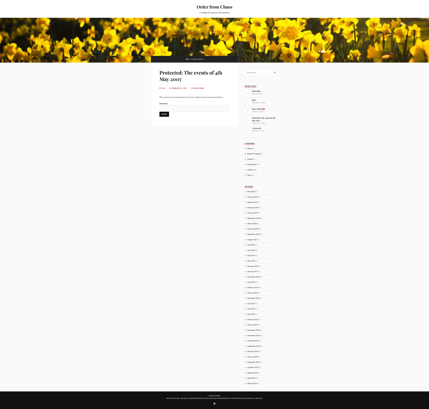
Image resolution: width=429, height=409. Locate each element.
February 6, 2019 (179, 88)
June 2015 (251, 309)
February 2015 (253, 319)
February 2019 (253, 207)
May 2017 (251, 255)
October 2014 (252, 341)
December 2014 (253, 330)
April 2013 (251, 378)
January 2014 (252, 357)
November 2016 (253, 277)
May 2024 (251, 191)
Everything (198, 88)
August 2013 (252, 373)
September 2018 (253, 218)
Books (249, 148)
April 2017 (251, 261)
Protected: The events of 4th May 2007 (190, 75)
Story (249, 175)
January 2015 (252, 325)
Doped (250, 159)
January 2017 (252, 271)
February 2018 (253, 229)
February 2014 (253, 351)
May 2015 (251, 314)
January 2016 (252, 293)
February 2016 (253, 287)
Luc (163, 88)
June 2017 (251, 250)
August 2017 (252, 239)
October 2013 (252, 367)
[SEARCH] (274, 72)
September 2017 (253, 234)
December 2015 (253, 298)
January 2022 (252, 197)
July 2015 (251, 303)
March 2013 (252, 383)
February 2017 (253, 266)
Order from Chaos (214, 7)
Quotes (250, 170)
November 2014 (253, 335)
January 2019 (252, 213)
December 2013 (253, 362)
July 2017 (251, 245)
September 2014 (253, 346)
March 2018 (252, 223)
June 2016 (251, 282)
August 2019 (252, 202)
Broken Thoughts (254, 154)
